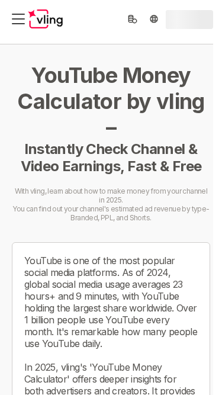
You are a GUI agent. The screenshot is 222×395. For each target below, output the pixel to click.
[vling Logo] (45, 18)
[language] (153, 18)
